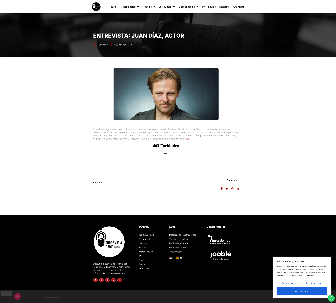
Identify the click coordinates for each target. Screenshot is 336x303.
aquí (188, 138)
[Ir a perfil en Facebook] (95, 280)
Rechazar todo (313, 283)
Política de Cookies (178, 247)
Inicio (114, 6)
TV (203, 6)
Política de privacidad (179, 243)
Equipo (212, 6)
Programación (128, 6)
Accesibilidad (175, 251)
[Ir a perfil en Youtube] (113, 280)
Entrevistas (165, 6)
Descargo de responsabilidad (182, 234)
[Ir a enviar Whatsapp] (107, 280)
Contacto (224, 6)
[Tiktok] (119, 280)
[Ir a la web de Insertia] (222, 239)
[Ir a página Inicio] (96, 6)
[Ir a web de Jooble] (224, 254)
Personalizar (288, 283)
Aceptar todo (301, 291)
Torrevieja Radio (146, 234)
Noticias (147, 6)
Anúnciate (239, 6)
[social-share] (222, 188)
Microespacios (186, 6)
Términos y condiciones (180, 239)
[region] (302, 277)
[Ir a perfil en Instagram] (101, 280)
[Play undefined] (17, 296)
